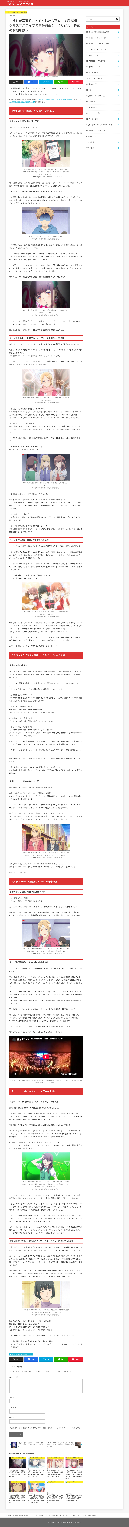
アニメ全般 (90, 142)
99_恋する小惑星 (92, 119)
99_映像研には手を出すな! (95, 130)
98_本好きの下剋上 (93, 84)
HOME (9, 1515)
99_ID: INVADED (92, 107)
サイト (11, 1418)
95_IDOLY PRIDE (92, 55)
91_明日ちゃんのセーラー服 (96, 38)
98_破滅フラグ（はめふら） (96, 96)
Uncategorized (91, 136)
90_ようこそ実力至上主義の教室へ (98, 32)
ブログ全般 (90, 148)
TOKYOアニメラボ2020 (20, 3)
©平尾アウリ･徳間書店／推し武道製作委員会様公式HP (54, 99)
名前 (12, 1397)
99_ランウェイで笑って (94, 113)
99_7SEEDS (90, 101)
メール (12, 1407)
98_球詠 (89, 90)
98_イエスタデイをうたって (96, 78)
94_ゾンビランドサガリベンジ (96, 49)
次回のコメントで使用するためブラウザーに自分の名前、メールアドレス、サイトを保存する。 (46, 1428)
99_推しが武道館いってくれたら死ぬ (16, 12)
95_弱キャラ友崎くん (93, 72)
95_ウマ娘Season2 (93, 67)
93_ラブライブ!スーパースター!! (97, 43)
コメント (13, 1377)
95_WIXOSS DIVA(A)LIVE (95, 61)
